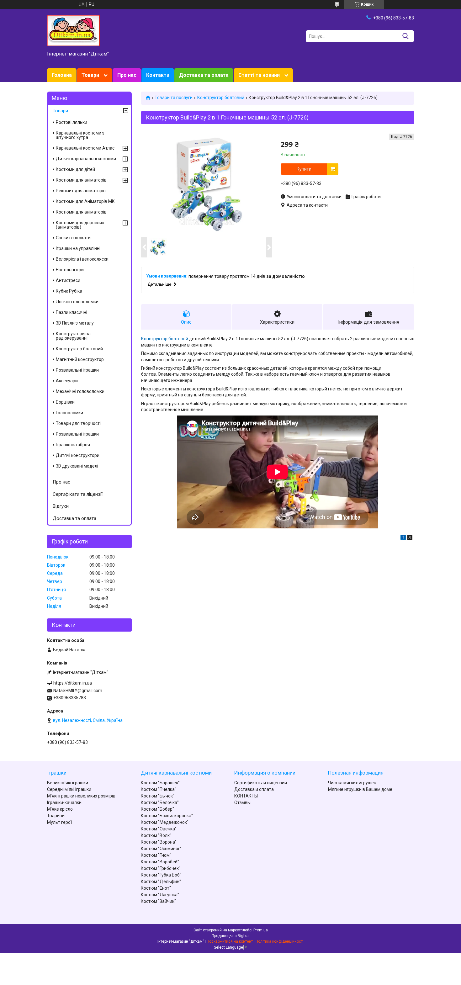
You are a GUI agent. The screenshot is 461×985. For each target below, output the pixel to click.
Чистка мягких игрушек (352, 782)
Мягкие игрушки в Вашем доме (360, 789)
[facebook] (403, 538)
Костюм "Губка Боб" (161, 874)
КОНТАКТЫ (246, 795)
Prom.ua (260, 930)
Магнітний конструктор (80, 359)
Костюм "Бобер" (157, 809)
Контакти (157, 75)
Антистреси (68, 280)
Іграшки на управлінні (78, 248)
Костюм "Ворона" (159, 842)
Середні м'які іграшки (69, 789)
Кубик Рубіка (69, 291)
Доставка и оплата (254, 789)
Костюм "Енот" (156, 888)
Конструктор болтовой (164, 338)
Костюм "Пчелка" (158, 789)
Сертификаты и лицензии (260, 782)
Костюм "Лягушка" (160, 894)
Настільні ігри (70, 269)
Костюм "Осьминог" (161, 848)
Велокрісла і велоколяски (82, 259)
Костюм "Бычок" (157, 795)
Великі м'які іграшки (67, 782)
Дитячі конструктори (77, 455)
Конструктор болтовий (220, 97)
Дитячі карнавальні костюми (86, 158)
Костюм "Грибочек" (160, 868)
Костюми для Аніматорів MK (85, 201)
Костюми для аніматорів (81, 180)
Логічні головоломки (77, 301)
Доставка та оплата (204, 75)
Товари (90, 75)
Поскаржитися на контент (230, 941)
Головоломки (69, 412)
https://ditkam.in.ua (72, 683)
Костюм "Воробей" (160, 861)
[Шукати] (405, 36)
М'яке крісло (60, 809)
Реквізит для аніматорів (81, 190)
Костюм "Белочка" (160, 802)
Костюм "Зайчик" (158, 901)
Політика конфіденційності (280, 941)
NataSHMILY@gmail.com (77, 690)
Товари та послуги (174, 97)
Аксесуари (67, 380)
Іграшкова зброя (73, 444)
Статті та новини (259, 75)
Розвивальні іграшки (77, 370)
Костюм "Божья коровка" (167, 815)
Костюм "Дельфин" (161, 881)
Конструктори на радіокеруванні (73, 336)
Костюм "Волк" (156, 835)
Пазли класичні (71, 312)
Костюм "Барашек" (160, 782)
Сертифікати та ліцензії (78, 494)
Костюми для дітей (75, 169)
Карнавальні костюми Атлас (85, 148)
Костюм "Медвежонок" (164, 822)
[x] (409, 538)
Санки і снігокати (73, 237)
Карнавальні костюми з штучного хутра (80, 135)
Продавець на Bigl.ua (231, 936)
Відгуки (61, 506)
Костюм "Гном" (156, 855)
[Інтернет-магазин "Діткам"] (73, 30)
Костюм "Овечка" (159, 828)
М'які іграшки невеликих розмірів (81, 795)
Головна (62, 75)
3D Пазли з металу (75, 323)
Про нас (126, 75)
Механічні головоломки (80, 391)
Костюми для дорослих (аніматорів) (80, 225)
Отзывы (242, 802)
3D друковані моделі (77, 466)
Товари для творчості (78, 423)
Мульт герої (59, 822)
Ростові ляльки (71, 122)
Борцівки (65, 402)
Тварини (56, 815)
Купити (304, 169)
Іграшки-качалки (64, 802)
